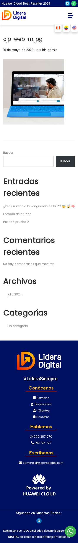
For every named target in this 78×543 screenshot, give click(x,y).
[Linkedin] (67, 3)
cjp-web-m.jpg (22, 39)
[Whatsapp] (73, 3)
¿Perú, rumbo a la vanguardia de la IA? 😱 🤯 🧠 (39, 206)
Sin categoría (18, 326)
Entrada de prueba (17, 214)
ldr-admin (49, 50)
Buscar (8, 152)
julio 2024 (15, 294)
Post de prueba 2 (16, 222)
